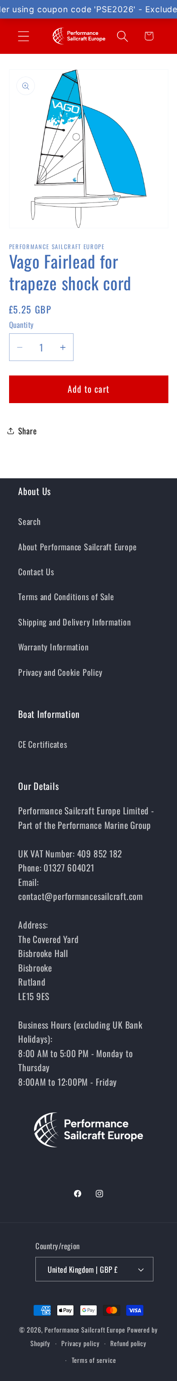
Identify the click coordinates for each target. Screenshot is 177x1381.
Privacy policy (80, 1343)
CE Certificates (43, 744)
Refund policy (128, 1343)
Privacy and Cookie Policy (60, 672)
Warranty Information (53, 646)
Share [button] (27, 430)
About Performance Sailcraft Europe (77, 546)
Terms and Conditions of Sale (66, 596)
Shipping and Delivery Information (74, 622)
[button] (23, 36)
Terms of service (94, 1360)
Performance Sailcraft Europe (84, 1329)
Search (29, 521)
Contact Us (36, 571)
